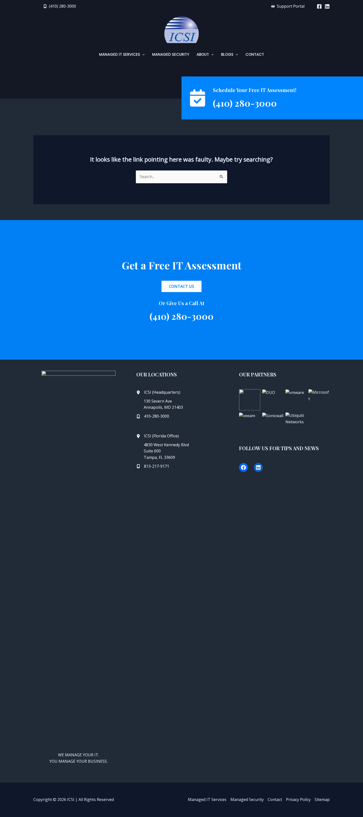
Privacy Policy (298, 799)
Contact (275, 799)
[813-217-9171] (152, 466)
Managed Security (247, 799)
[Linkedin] (327, 6)
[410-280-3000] (152, 416)
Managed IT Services (207, 799)
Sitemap (322, 799)
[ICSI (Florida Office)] (157, 436)
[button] (59, 6)
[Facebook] (319, 6)
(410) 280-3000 (245, 103)
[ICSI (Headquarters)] (158, 392)
